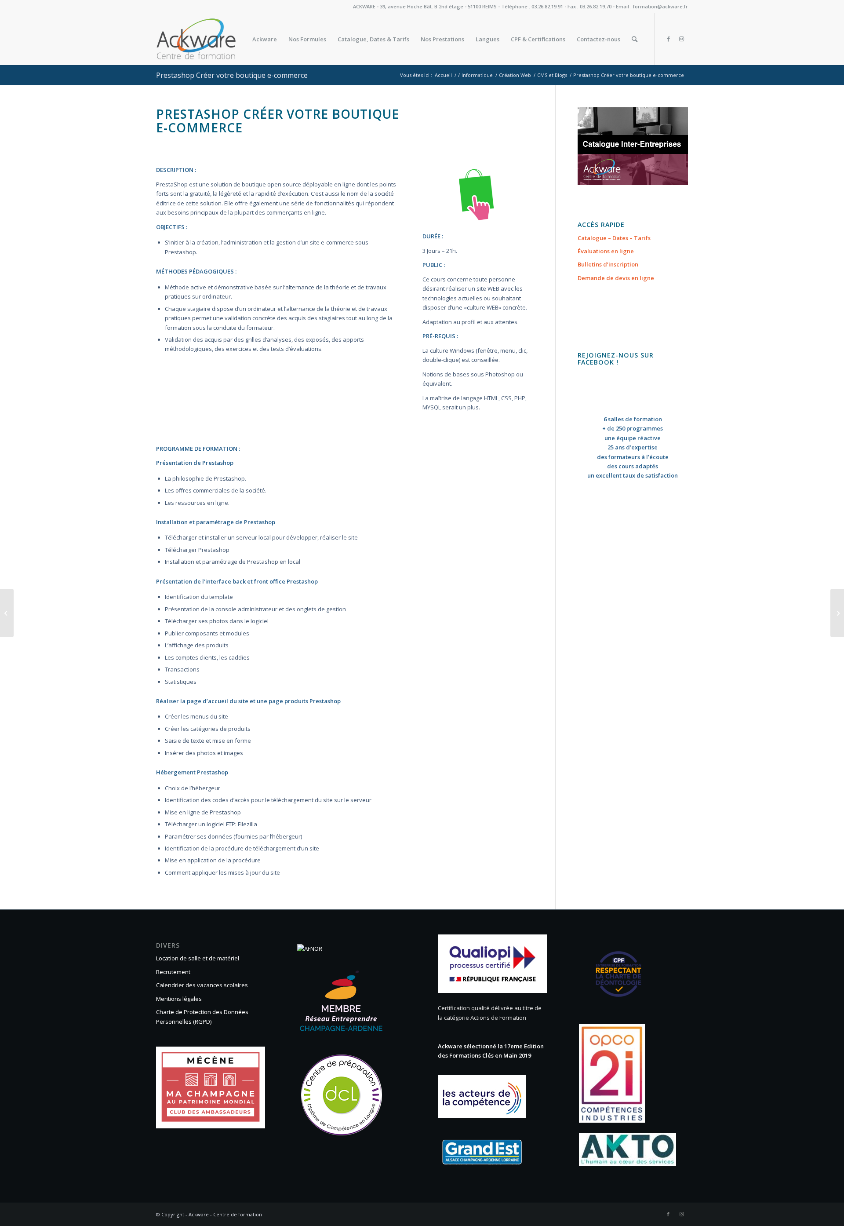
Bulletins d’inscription (608, 264)
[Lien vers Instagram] (681, 38)
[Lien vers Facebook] (668, 38)
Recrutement (173, 972)
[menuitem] (265, 39)
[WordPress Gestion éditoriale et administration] (7, 613)
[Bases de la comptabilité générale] (837, 613)
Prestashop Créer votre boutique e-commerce (232, 75)
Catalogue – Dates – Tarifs (614, 238)
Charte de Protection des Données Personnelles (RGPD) (202, 1016)
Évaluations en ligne (606, 251)
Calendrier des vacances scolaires (202, 985)
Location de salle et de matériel (197, 958)
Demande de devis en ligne (616, 278)
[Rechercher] (634, 39)
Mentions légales (179, 999)
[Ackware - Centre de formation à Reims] (212, 39)
